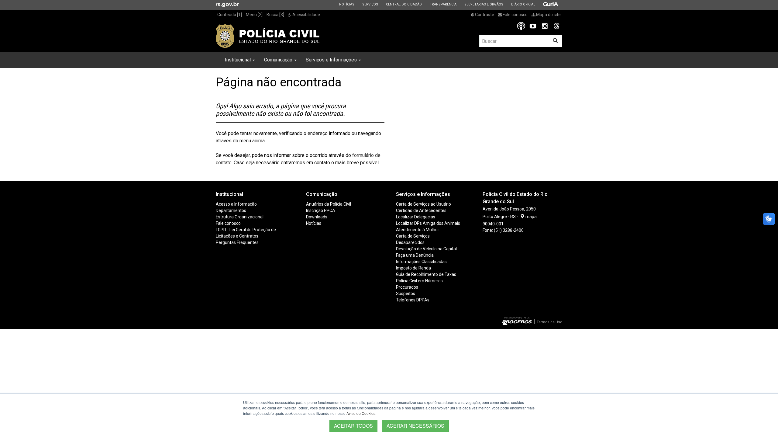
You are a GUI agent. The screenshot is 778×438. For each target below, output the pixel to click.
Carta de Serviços (413, 236)
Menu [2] (254, 14)
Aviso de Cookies (360, 413)
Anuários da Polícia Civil (328, 204)
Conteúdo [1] (229, 14)
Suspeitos (405, 293)
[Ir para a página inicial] (268, 36)
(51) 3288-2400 (509, 230)
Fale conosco (515, 14)
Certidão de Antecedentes (421, 210)
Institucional (238, 60)
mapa (531, 216)
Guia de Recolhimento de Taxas (426, 274)
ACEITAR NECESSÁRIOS (415, 425)
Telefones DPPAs (412, 299)
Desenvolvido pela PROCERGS (517, 321)
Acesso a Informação (236, 204)
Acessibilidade (305, 14)
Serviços (370, 4)
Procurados (407, 287)
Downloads (316, 216)
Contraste (484, 14)
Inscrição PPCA (320, 210)
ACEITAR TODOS (353, 425)
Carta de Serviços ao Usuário (423, 204)
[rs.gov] (227, 4)
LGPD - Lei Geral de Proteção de (246, 229)
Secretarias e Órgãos (483, 4)
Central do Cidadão (404, 4)
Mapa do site (548, 14)
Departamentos (231, 210)
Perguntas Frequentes (237, 242)
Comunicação (279, 60)
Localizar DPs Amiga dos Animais (428, 223)
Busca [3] (275, 14)
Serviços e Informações (332, 60)
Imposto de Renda (413, 268)
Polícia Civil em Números (419, 280)
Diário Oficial (523, 4)
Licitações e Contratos (237, 236)
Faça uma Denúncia (415, 255)
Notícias (346, 4)
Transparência (442, 4)
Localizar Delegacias (415, 216)
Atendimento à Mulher (417, 229)
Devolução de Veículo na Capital (426, 248)
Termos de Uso (549, 322)
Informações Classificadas (421, 261)
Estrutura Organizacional (239, 216)
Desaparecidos (410, 242)
